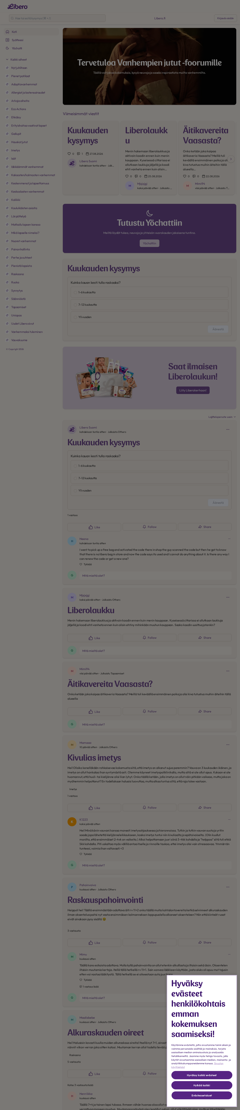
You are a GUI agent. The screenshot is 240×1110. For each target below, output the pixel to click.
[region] (202, 1041)
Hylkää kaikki (202, 1085)
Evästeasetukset (202, 1095)
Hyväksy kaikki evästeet (202, 1075)
